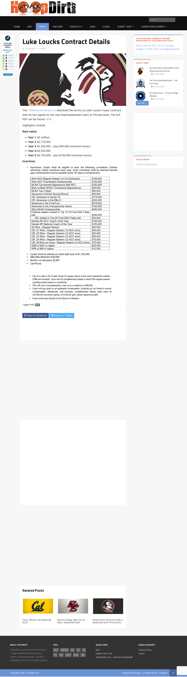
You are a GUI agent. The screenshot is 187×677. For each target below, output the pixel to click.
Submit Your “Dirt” (104, 653)
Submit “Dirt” (124, 26)
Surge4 (137, 672)
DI (84, 650)
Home (17, 26)
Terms (141, 653)
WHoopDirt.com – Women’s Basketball (114, 657)
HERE (48, 119)
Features (58, 26)
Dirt (29, 26)
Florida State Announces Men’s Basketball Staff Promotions (107, 621)
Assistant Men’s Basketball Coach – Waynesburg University (165, 69)
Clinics (106, 26)
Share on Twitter (62, 315)
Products (75, 26)
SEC (83, 655)
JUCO (68, 655)
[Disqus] (73, 462)
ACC (37, 305)
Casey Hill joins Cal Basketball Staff (36, 621)
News (42, 26)
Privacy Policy (144, 649)
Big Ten (64, 650)
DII (55, 655)
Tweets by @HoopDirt (146, 164)
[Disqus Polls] (72, 380)
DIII (61, 655)
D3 (78, 650)
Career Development (153, 26)
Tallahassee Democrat (42, 110)
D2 (72, 650)
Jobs (92, 26)
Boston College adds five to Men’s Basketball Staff (71, 621)
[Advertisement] (153, 7)
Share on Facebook (36, 315)
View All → (142, 103)
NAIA (76, 655)
